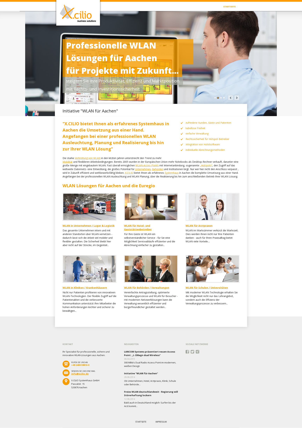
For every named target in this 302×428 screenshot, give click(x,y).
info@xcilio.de (80, 373)
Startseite (229, 6)
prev (230, 97)
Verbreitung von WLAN (87, 158)
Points (155, 165)
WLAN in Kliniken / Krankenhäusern (85, 287)
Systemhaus (172, 172)
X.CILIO (129, 172)
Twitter (192, 352)
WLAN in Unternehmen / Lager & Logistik (89, 225)
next (236, 97)
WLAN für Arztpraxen (199, 225)
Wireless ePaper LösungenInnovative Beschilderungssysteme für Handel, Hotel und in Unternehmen (215, 98)
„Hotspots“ (206, 165)
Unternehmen (143, 169)
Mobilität (68, 161)
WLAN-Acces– (143, 165)
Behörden (157, 169)
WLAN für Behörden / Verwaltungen (146, 287)
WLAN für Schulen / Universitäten (207, 287)
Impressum (161, 421)
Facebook (187, 352)
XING (197, 352)
